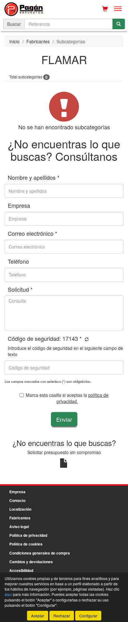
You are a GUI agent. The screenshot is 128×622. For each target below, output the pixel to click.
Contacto (17, 500)
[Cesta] (105, 8)
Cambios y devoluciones (31, 561)
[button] (86, 339)
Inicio (14, 41)
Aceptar (37, 615)
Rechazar (61, 615)
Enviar (64, 419)
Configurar (88, 615)
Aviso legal (19, 526)
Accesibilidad (21, 570)
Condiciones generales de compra (39, 553)
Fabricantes (38, 41)
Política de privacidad (28, 535)
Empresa (17, 491)
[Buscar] (118, 24)
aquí (8, 594)
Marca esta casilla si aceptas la (67, 398)
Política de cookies (26, 544)
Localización (20, 509)
